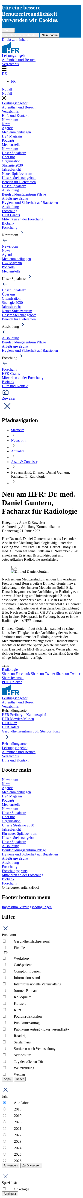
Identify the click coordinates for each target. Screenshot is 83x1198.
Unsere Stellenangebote (19, 178)
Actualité (17, 451)
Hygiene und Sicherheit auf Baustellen (30, 203)
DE (4, 74)
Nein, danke (50, 35)
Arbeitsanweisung (15, 198)
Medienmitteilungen (16, 132)
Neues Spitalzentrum (17, 174)
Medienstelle (11, 144)
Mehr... (8, 30)
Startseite (17, 430)
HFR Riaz (9, 723)
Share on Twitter (43, 674)
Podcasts (8, 140)
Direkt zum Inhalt (14, 39)
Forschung (9, 211)
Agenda (7, 128)
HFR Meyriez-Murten (18, 719)
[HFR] (10, 51)
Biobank (8, 223)
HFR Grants (11, 215)
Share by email (13, 678)
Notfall (7, 89)
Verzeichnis (10, 64)
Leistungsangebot (14, 56)
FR (13, 81)
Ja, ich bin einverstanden (20, 35)
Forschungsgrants (14, 871)
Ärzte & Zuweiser (24, 462)
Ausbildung (10, 190)
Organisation (11, 161)
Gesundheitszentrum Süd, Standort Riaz (31, 731)
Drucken (16, 682)
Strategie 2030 (12, 165)
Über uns (8, 157)
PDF (6, 682)
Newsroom (10, 120)
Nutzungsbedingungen (35, 907)
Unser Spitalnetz (14, 153)
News (6, 124)
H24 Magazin (12, 136)
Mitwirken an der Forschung (22, 219)
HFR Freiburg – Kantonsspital (24, 715)
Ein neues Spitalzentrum (19, 833)
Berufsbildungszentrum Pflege (24, 194)
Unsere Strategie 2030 (18, 825)
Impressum (10, 907)
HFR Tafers (10, 727)
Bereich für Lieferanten (19, 182)
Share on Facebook (16, 674)
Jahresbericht (11, 169)
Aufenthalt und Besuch (19, 60)
